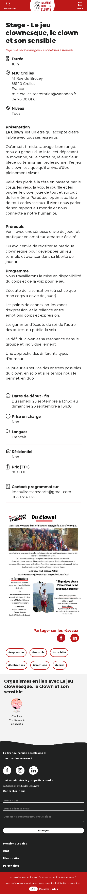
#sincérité (59, 652)
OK (33, 889)
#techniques (16, 665)
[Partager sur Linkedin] (72, 639)
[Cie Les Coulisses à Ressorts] (17, 705)
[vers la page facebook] (9, 770)
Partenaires (11, 865)
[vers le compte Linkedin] (35, 770)
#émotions (40, 665)
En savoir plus (48, 889)
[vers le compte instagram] (22, 770)
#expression (16, 652)
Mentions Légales (15, 843)
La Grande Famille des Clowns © (21, 785)
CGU (6, 851)
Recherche (8, 8)
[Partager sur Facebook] (59, 639)
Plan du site (11, 858)
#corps (59, 665)
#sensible (38, 652)
